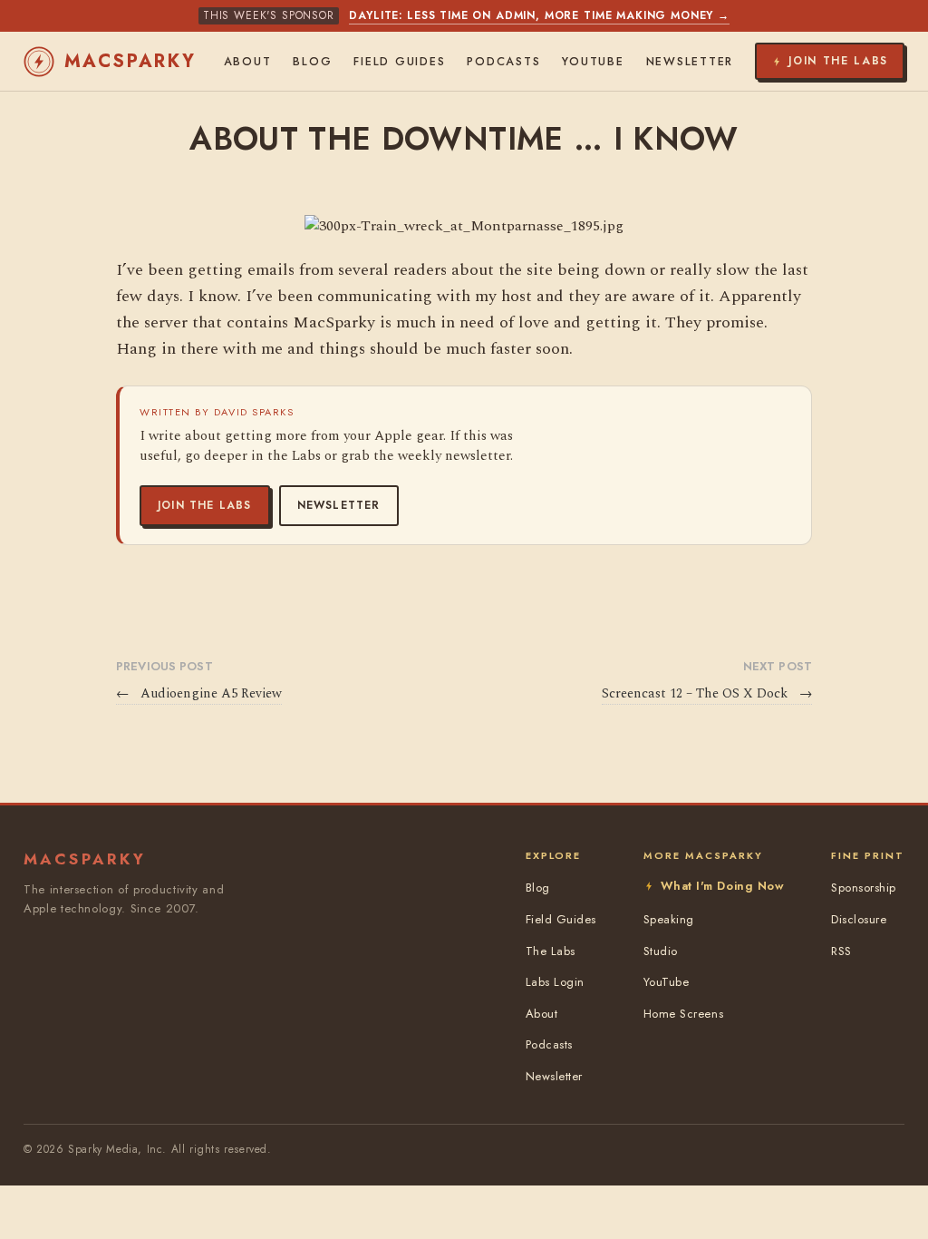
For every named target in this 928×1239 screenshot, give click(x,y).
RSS (841, 951)
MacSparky (130, 61)
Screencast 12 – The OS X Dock (707, 694)
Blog (312, 62)
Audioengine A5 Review (199, 694)
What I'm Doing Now (722, 885)
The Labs (550, 951)
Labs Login (555, 981)
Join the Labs (205, 505)
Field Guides (399, 62)
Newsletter (339, 505)
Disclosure (858, 919)
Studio (660, 951)
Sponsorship (863, 887)
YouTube (593, 62)
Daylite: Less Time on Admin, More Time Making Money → (539, 15)
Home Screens (683, 1013)
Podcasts (503, 62)
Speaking (668, 919)
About (248, 62)
